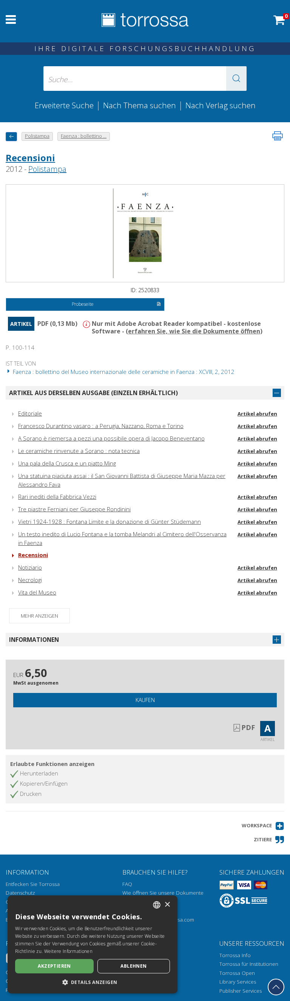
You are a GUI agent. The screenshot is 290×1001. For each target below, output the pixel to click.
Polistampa (47, 169)
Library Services (237, 981)
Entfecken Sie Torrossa (33, 884)
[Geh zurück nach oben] (276, 987)
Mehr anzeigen (39, 615)
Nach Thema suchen (139, 105)
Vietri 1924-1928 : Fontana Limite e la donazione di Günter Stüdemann (109, 521)
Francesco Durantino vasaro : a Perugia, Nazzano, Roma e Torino (101, 426)
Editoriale (30, 413)
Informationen (34, 639)
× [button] (167, 905)
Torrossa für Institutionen (248, 964)
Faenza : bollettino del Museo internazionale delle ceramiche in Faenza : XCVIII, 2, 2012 (122, 371)
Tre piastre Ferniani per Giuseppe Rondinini (74, 509)
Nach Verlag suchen (220, 105)
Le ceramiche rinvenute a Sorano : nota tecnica (79, 451)
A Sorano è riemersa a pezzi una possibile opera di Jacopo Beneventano (111, 438)
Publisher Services (240, 990)
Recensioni (30, 157)
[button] (236, 78)
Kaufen (145, 700)
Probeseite (83, 304)
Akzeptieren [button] (54, 966)
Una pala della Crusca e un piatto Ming (67, 463)
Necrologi (30, 580)
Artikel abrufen (257, 413)
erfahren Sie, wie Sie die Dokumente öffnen (194, 331)
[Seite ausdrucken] (277, 136)
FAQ (127, 884)
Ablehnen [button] (133, 966)
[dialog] (92, 944)
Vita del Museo (37, 592)
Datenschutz (20, 892)
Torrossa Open (237, 973)
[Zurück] (11, 136)
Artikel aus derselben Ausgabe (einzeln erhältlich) (93, 393)
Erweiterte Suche (64, 105)
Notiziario (30, 567)
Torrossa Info (235, 955)
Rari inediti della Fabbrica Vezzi (57, 496)
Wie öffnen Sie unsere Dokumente (163, 892)
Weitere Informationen (68, 951)
